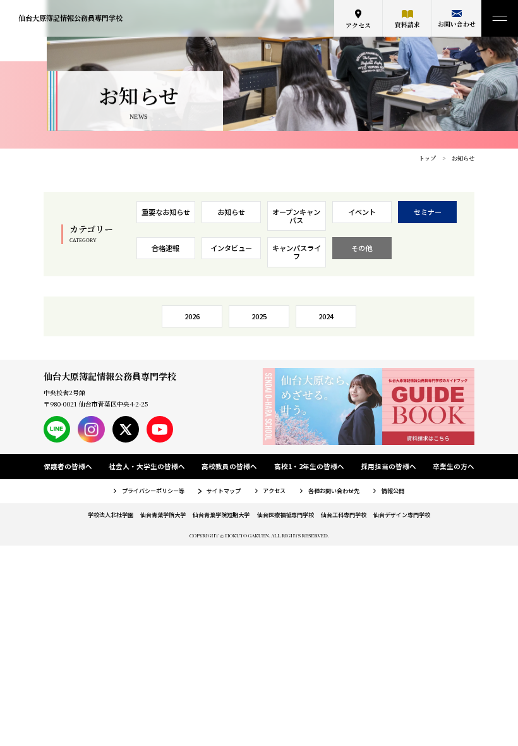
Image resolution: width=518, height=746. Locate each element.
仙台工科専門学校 (343, 514)
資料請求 (407, 24)
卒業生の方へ (453, 466)
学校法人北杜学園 (110, 514)
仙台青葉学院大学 (163, 514)
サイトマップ (224, 490)
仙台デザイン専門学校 (401, 514)
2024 (326, 316)
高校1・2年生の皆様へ (309, 466)
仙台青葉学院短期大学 (221, 514)
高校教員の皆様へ (229, 466)
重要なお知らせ (166, 212)
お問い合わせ (457, 24)
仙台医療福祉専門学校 (285, 514)
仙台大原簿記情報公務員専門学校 (70, 18)
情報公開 (393, 490)
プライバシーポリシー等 (153, 490)
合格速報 (165, 248)
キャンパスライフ (296, 252)
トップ (427, 158)
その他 (361, 248)
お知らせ (231, 212)
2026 (192, 316)
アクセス (358, 25)
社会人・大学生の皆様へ (147, 466)
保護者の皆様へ (68, 466)
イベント (362, 212)
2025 (259, 316)
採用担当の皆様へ (388, 466)
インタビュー (231, 248)
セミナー (428, 212)
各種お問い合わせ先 (333, 490)
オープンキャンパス (296, 216)
